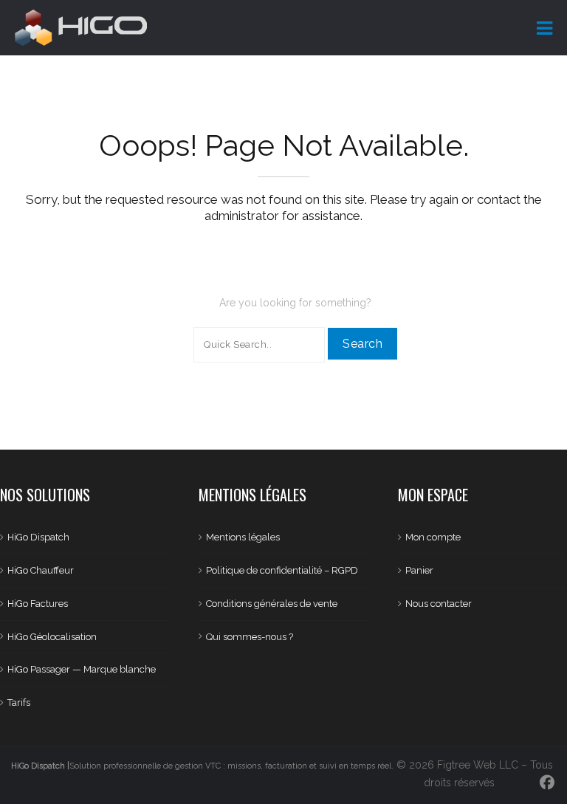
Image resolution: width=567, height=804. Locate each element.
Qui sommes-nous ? (249, 636)
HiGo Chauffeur (40, 570)
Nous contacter (438, 603)
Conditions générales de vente (271, 603)
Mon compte (433, 537)
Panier (419, 570)
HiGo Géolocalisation (52, 636)
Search (362, 344)
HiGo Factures (37, 603)
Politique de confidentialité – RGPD (282, 570)
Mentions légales (243, 537)
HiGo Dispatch (38, 537)
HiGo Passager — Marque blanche (81, 669)
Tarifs (18, 702)
